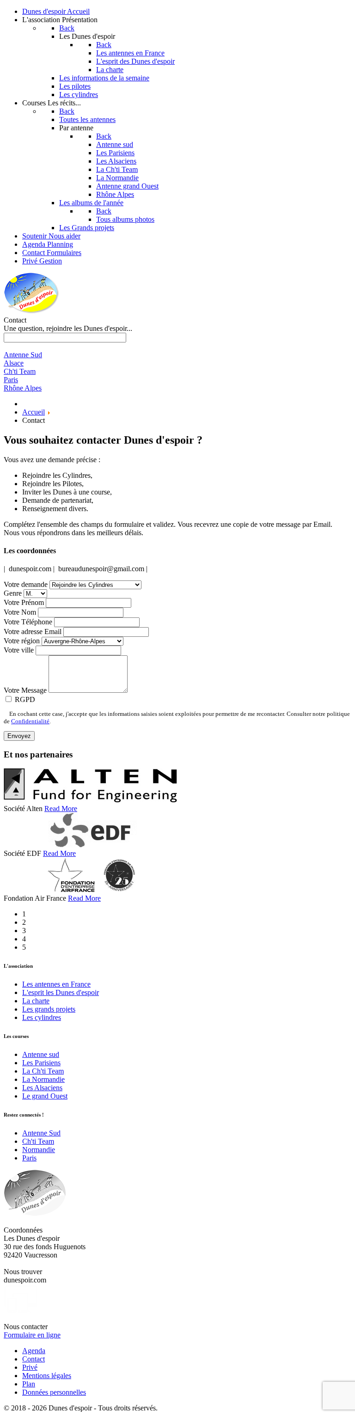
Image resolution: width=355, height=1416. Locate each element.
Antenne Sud (41, 1133)
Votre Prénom (24, 602)
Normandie (38, 1150)
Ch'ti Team (38, 1141)
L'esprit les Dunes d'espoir (60, 992)
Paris (29, 1158)
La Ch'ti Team (43, 1071)
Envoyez (19, 735)
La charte (35, 1001)
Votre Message (25, 690)
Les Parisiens (41, 1063)
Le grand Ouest (44, 1096)
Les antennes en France (56, 984)
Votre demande (26, 584)
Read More (60, 808)
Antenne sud (40, 1054)
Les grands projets (48, 1009)
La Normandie (43, 1079)
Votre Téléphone (28, 622)
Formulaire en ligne (32, 1335)
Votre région (22, 641)
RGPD (25, 699)
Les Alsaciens (42, 1088)
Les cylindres (41, 1017)
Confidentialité (30, 721)
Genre (13, 593)
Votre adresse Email (32, 631)
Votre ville (19, 650)
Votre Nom (20, 612)
